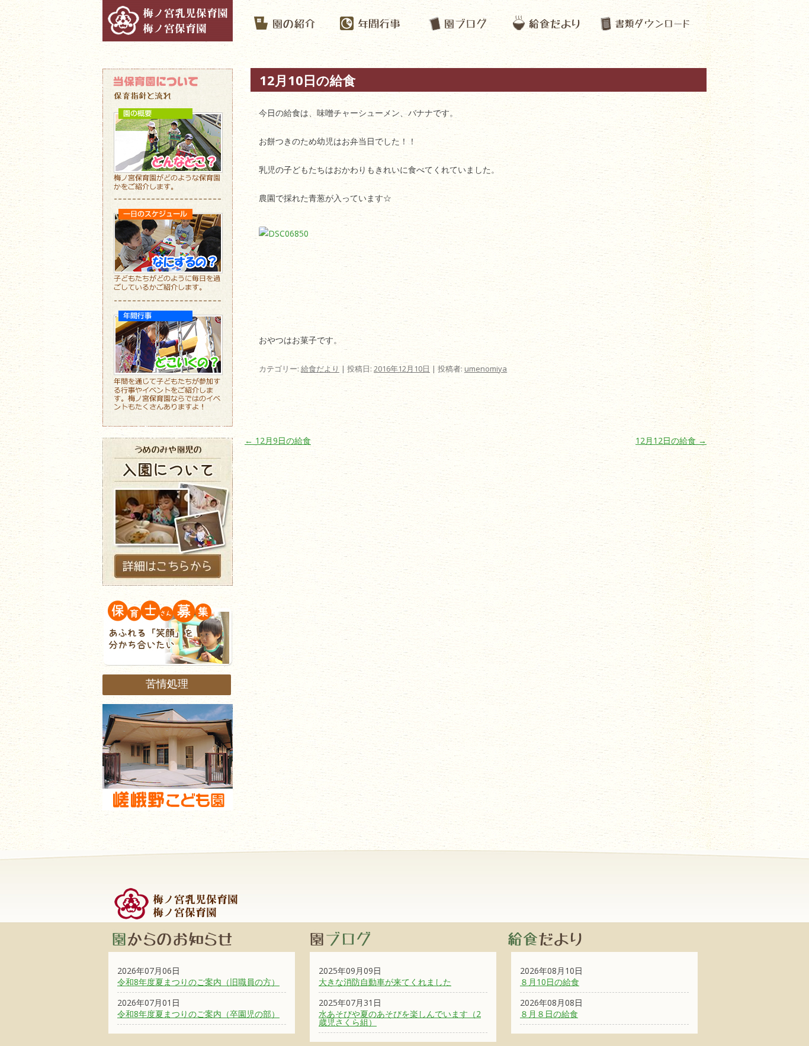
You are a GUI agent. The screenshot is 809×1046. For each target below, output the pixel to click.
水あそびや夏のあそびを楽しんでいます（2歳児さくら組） (400, 1018)
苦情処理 (167, 683)
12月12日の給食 (671, 440)
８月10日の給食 (549, 981)
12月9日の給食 (278, 440)
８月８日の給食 (549, 1013)
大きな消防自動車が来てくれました (385, 981)
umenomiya (485, 368)
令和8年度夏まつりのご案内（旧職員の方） (198, 981)
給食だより (320, 368)
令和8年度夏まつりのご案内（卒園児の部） (198, 1013)
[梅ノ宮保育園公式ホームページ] (167, 35)
